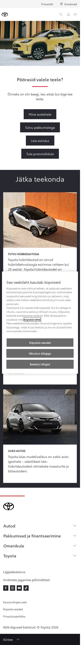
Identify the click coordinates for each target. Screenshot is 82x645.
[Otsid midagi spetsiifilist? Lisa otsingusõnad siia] (61, 14)
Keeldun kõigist (40, 364)
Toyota (9, 555)
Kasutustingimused (14, 602)
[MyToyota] (68, 14)
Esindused (70, 4)
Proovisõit (47, 4)
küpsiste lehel (32, 319)
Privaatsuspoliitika (14, 616)
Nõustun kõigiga (40, 353)
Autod (9, 525)
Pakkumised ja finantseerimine (32, 535)
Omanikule (13, 545)
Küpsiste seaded (13, 609)
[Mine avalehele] (5, 14)
